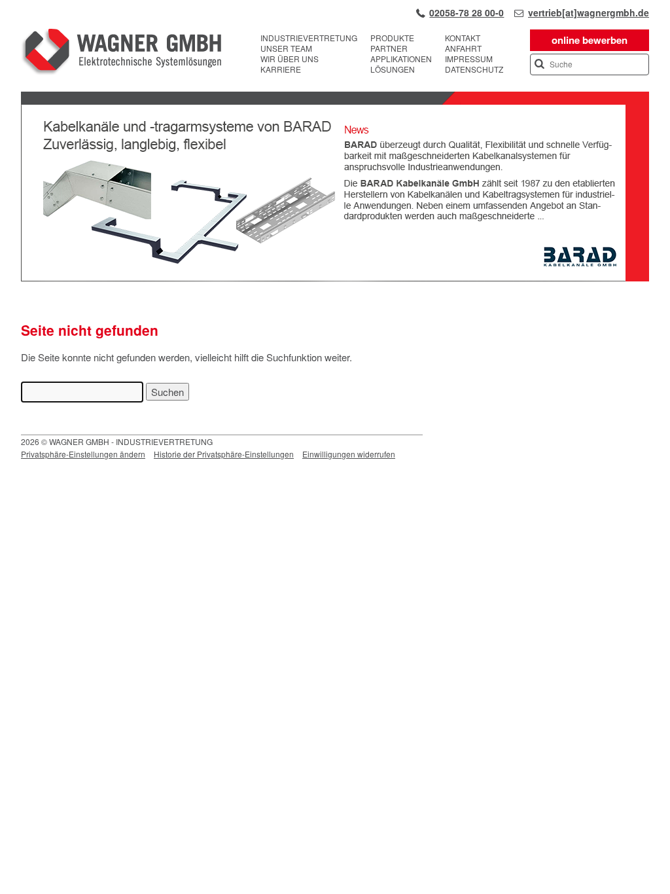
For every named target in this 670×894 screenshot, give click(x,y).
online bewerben (589, 40)
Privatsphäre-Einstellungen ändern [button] (83, 453)
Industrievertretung (308, 38)
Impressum (469, 59)
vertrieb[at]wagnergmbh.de (588, 12)
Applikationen (401, 59)
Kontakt (462, 38)
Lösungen (392, 69)
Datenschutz (474, 69)
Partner (389, 48)
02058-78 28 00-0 (466, 12)
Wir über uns (289, 59)
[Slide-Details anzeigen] (335, 278)
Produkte (392, 38)
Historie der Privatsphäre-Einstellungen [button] (224, 453)
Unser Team (286, 48)
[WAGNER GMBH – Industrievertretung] (121, 54)
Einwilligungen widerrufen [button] (348, 453)
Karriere (280, 69)
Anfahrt (463, 48)
